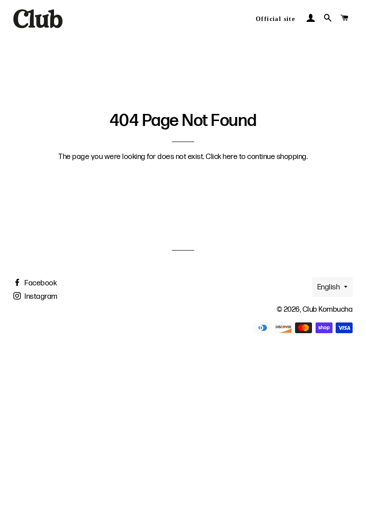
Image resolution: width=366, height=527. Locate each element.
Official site (275, 19)
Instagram (40, 296)
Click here (221, 156)
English (328, 287)
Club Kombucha (328, 309)
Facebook (40, 283)
